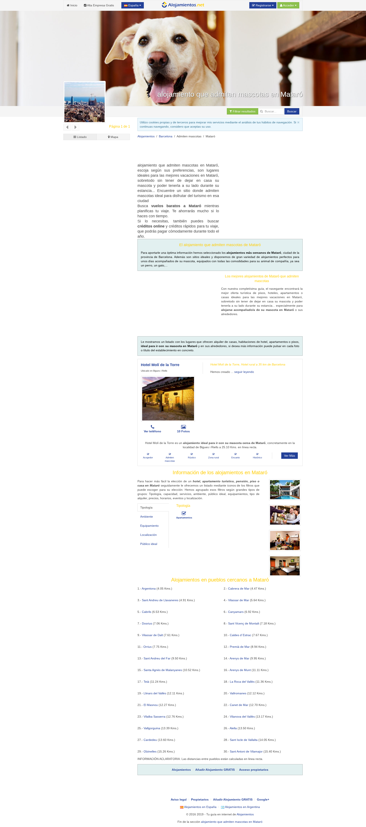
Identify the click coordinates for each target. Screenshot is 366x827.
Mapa (114, 137)
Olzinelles (150, 751)
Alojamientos (146, 136)
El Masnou (151, 705)
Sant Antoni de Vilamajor (246, 751)
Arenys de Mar (239, 658)
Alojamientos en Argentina (242, 807)
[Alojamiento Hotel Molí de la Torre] (168, 399)
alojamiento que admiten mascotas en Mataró (231, 821)
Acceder (288, 5)
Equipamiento (149, 525)
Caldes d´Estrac (240, 635)
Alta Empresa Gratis (100, 5)
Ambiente (146, 516)
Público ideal (148, 544)
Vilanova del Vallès (242, 716)
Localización (148, 534)
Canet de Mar (239, 705)
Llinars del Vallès (155, 693)
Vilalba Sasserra (154, 716)
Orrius (147, 646)
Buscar (292, 111)
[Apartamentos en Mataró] (184, 513)
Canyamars (236, 611)
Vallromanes (238, 693)
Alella (233, 728)
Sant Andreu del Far (157, 658)
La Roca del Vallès (242, 681)
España (133, 5)
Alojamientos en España (199, 807)
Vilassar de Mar (238, 600)
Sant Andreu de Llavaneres (160, 600)
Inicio (73, 5)
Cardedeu (150, 740)
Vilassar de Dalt (152, 635)
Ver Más (289, 455)
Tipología (146, 507)
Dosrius (147, 623)
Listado (81, 137)
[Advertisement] (214, 152)
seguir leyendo (244, 372)
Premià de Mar (240, 646)
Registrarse (263, 5)
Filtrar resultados (243, 111)
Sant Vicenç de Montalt (243, 623)
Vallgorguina (152, 728)
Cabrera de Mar (239, 588)
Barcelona (165, 136)
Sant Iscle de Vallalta (244, 740)
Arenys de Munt (240, 670)
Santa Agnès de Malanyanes (163, 670)
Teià (146, 681)
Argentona (149, 588)
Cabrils (146, 611)
